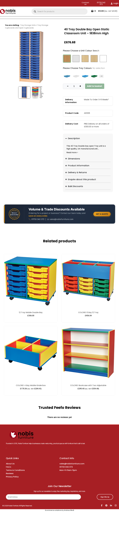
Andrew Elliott (69, 510)
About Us (10, 463)
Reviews (9, 473)
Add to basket (94, 86)
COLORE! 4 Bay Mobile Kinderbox (31, 385)
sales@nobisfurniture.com (72, 463)
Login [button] (115, 3)
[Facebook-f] (102, 505)
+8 (101, 76)
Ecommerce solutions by (54, 510)
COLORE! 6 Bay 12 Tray (88, 312)
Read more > (72, 152)
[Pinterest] (106, 505)
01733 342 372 (66, 467)
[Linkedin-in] (111, 505)
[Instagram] (116, 505)
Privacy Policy (12, 476)
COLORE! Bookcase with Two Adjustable (88, 385)
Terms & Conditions (15, 470)
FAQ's (8, 467)
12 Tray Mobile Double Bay (31, 312)
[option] (31, 57)
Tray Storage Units (28, 25)
